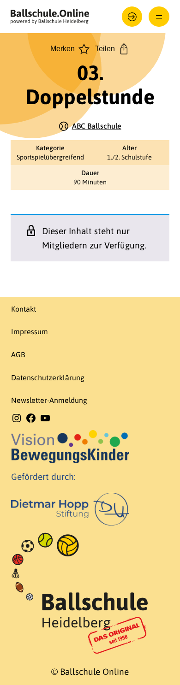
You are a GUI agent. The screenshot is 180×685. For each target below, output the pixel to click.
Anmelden (132, 16)
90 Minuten (90, 182)
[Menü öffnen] (159, 16)
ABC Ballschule (96, 126)
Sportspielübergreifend (50, 157)
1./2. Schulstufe (129, 157)
